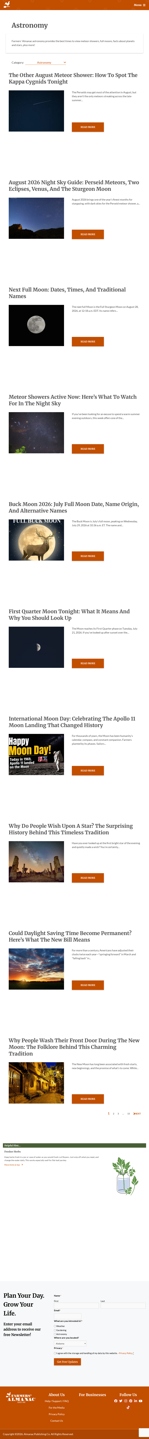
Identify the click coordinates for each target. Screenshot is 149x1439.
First (56, 1301)
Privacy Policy (126, 1353)
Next (138, 1113)
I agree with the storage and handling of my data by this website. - (95, 1353)
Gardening (61, 1330)
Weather (60, 1326)
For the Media (56, 1407)
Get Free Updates (67, 1361)
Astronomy (61, 1334)
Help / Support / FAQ (57, 1401)
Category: (18, 62)
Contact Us (56, 1420)
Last (103, 1301)
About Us (57, 1394)
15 (128, 1113)
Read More (88, 127)
